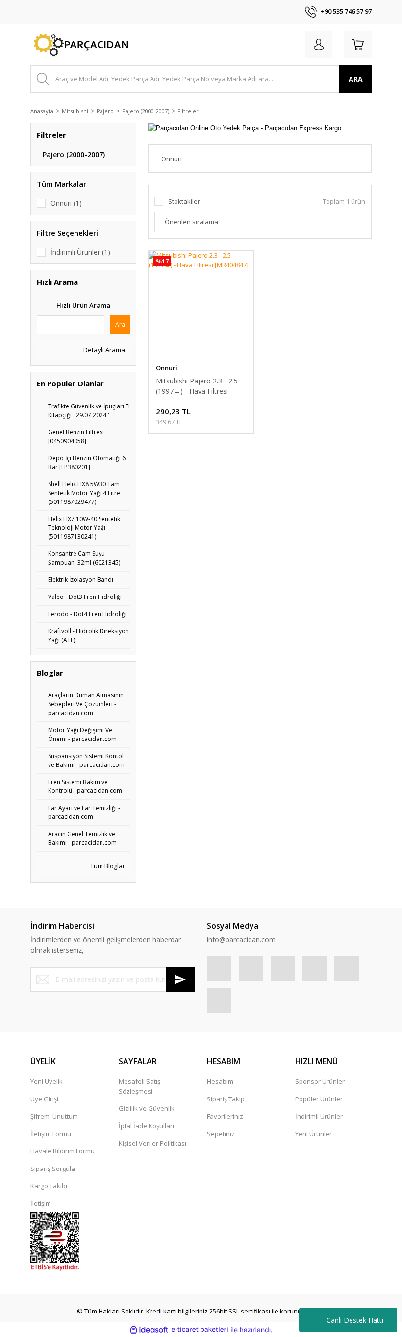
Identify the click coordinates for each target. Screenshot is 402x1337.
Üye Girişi (44, 1099)
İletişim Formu (50, 1133)
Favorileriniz (225, 1116)
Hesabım (220, 1081)
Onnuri (166, 367)
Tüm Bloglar (107, 865)
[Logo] (79, 44)
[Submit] (180, 979)
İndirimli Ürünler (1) (80, 252)
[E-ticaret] (199, 1330)
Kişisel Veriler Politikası (152, 1143)
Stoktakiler (184, 201)
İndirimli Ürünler (319, 1116)
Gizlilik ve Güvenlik (147, 1108)
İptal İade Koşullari (146, 1126)
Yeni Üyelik (46, 1081)
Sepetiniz (221, 1133)
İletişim (40, 1203)
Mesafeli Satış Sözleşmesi (139, 1086)
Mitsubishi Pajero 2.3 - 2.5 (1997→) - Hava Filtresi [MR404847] (197, 386)
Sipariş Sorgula (52, 1168)
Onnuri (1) (66, 203)
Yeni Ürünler (313, 1133)
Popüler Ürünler (319, 1099)
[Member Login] (318, 44)
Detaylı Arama (103, 349)
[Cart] (358, 44)
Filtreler (188, 111)
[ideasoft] (149, 1330)
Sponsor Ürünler (320, 1081)
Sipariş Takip (226, 1099)
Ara (120, 324)
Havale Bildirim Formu (62, 1150)
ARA (356, 79)
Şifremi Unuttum (54, 1116)
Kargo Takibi (48, 1185)
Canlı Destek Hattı (355, 1320)
